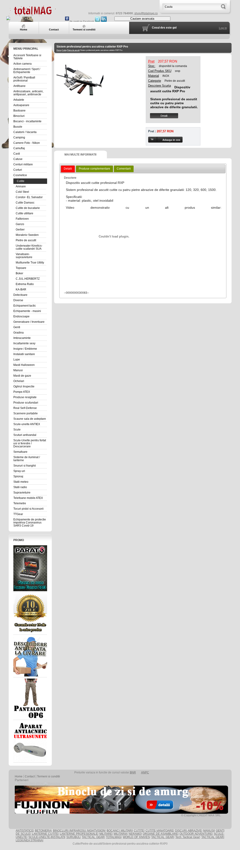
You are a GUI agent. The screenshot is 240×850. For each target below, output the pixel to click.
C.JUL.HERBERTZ (28, 278)
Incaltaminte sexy (24, 343)
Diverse (18, 300)
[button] (165, 140)
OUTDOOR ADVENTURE (196, 833)
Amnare (21, 186)
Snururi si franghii (24, 465)
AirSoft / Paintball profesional (24, 79)
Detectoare (20, 295)
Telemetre (19, 503)
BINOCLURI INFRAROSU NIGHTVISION (79, 830)
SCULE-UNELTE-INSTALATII (46, 837)
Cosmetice (20, 175)
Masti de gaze (22, 375)
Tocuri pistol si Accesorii (28, 508)
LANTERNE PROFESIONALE (79, 833)
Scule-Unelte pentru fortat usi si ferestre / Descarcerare (29, 443)
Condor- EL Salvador (29, 197)
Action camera (22, 63)
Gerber (20, 229)
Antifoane (19, 86)
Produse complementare (94, 168)
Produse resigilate (25, 397)
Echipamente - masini (27, 311)
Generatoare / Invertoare (29, 321)
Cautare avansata (142, 18)
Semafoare (20, 451)
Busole (17, 126)
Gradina (18, 332)
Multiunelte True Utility (30, 262)
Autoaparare (21, 105)
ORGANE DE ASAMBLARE (160, 833)
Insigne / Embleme (25, 348)
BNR (133, 772)
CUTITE (139, 830)
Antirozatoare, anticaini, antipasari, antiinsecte (28, 93)
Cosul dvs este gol (164, 27)
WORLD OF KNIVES (136, 837)
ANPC (145, 772)
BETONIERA (43, 830)
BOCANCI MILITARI (119, 830)
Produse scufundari (25, 402)
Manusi (18, 370)
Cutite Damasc (25, 202)
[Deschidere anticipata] (30, 656)
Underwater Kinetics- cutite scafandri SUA (29, 247)
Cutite (20, 181)
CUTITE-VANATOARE (159, 830)
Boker (19, 273)
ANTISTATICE (24, 830)
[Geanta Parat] (30, 568)
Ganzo (20, 224)
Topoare (21, 268)
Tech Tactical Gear (187, 837)
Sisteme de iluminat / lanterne (26, 459)
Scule (17, 429)
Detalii (164, 115)
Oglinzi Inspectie (23, 386)
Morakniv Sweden (27, 235)
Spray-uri (19, 471)
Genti (16, 327)
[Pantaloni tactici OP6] (30, 698)
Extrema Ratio (25, 284)
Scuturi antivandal (24, 435)
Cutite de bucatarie (28, 208)
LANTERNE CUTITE (45, 833)
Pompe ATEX (21, 391)
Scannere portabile (25, 413)
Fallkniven (22, 218)
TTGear (18, 514)
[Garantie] (30, 613)
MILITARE (105, 833)
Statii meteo (20, 481)
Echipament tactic (24, 305)
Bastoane (19, 110)
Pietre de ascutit (26, 240)
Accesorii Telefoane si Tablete (27, 57)
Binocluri (19, 116)
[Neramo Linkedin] (104, 21)
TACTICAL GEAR (93, 837)
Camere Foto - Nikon (26, 143)
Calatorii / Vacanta (25, 132)
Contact (30, 776)
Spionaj (18, 476)
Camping (19, 137)
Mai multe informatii (80, 154)
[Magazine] (52, 783)
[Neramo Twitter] (97, 21)
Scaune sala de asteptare (29, 418)
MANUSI (208, 830)
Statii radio (20, 487)
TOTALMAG (113, 837)
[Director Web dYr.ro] (29, 783)
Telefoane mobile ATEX (28, 498)
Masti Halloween (24, 365)
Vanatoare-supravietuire (24, 255)
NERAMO (135, 833)
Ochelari (18, 381)
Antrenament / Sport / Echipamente (26, 70)
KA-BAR (21, 289)
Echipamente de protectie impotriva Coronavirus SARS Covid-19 (29, 522)
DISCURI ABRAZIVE (188, 830)
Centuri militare (23, 164)
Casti (16, 153)
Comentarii (124, 168)
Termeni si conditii (48, 776)
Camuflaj (19, 148)
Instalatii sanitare (24, 354)
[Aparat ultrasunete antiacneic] (30, 741)
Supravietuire (21, 492)
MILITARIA (120, 833)
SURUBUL (73, 837)
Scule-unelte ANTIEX (26, 424)
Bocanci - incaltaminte (27, 121)
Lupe (16, 359)
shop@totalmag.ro (146, 13)
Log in (223, 28)
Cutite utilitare (24, 213)
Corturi (17, 169)
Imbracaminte (22, 338)
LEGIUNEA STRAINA (29, 840)
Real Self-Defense (25, 408)
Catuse (17, 159)
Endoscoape (21, 316)
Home (58, 50)
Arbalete (18, 99)
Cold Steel (22, 191)
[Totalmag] (32, 14)
